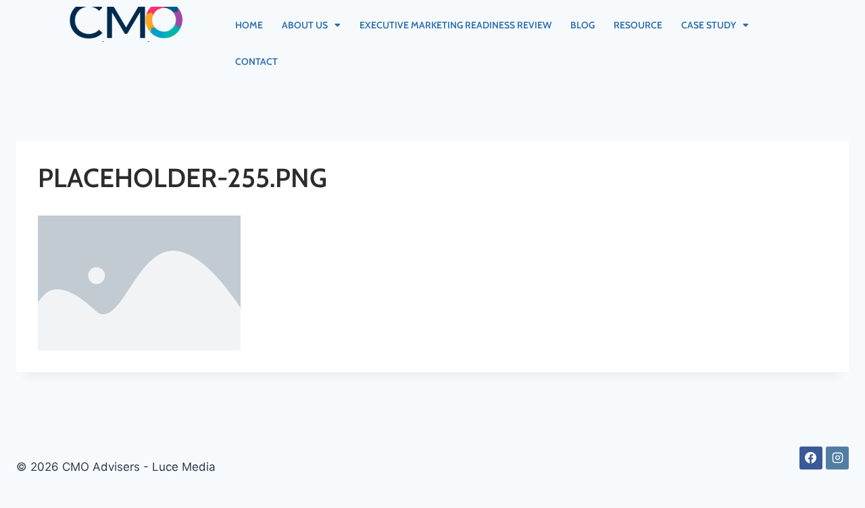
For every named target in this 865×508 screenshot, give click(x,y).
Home (249, 25)
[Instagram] (837, 458)
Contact (256, 61)
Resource (638, 25)
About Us (305, 25)
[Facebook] (810, 458)
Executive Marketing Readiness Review (455, 25)
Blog (582, 25)
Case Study (708, 25)
